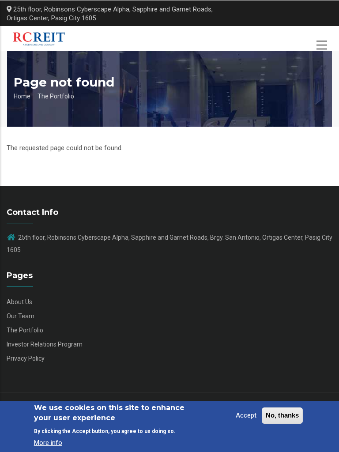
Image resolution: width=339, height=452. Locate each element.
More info (48, 443)
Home (22, 96)
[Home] (42, 38)
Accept (246, 415)
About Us (19, 301)
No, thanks (282, 415)
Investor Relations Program (45, 344)
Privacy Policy (26, 358)
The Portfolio (56, 96)
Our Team (20, 316)
